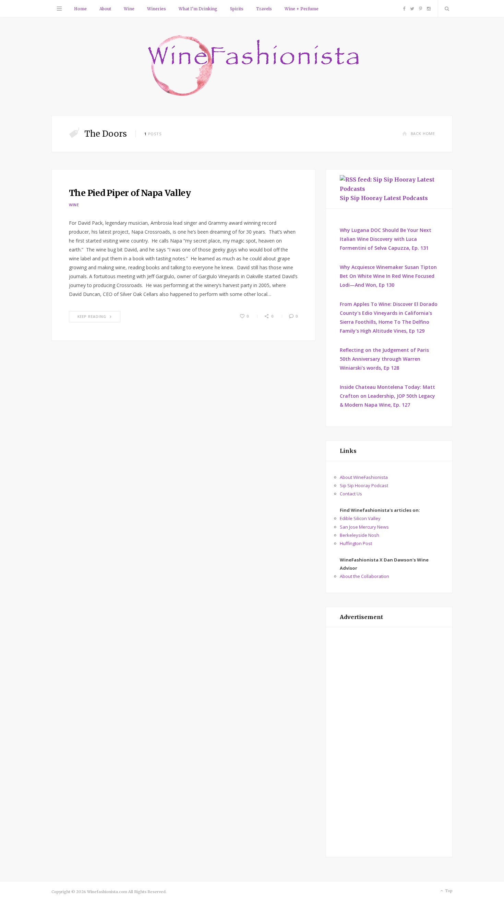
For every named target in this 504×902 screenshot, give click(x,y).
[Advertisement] (389, 742)
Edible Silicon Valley (360, 518)
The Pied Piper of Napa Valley (130, 192)
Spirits (236, 8)
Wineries (156, 8)
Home (80, 8)
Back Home (423, 133)
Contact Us (351, 494)
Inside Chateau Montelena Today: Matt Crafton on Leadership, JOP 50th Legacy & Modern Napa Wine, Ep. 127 (387, 396)
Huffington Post (356, 543)
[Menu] (59, 8)
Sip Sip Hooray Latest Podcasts (384, 198)
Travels (264, 8)
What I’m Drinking (198, 8)
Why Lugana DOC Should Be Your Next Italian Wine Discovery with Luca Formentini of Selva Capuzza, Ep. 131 (385, 239)
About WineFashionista (364, 477)
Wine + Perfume (302, 8)
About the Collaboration (364, 576)
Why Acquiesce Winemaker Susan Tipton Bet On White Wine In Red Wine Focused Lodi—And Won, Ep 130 (388, 276)
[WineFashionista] (252, 66)
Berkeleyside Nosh (359, 535)
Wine (129, 8)
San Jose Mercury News (364, 527)
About (105, 8)
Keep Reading (91, 316)
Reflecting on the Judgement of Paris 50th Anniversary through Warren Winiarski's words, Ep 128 (384, 359)
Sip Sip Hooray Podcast (364, 485)
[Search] (445, 8)
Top (448, 890)
